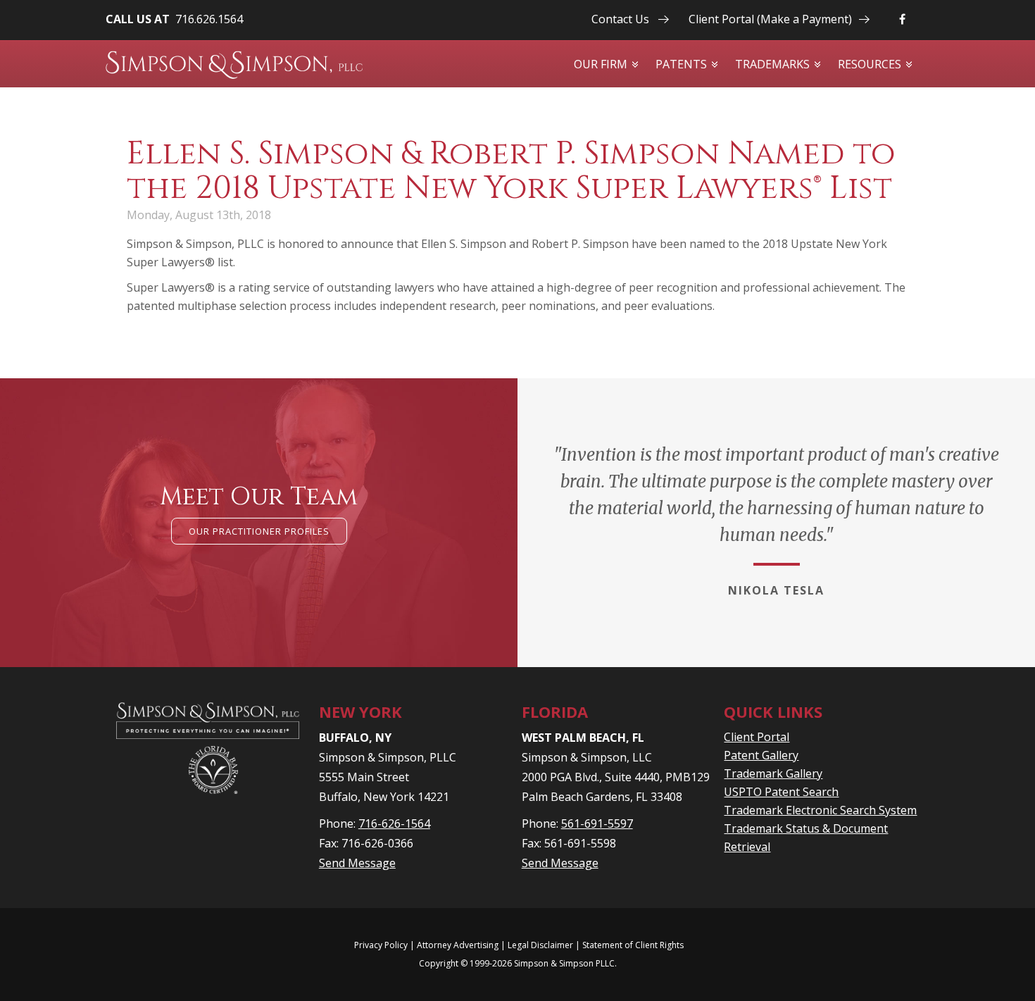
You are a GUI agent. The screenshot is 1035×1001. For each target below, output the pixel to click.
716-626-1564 (394, 823)
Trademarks (772, 64)
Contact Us (620, 19)
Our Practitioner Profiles (259, 531)
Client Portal (756, 737)
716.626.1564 (209, 19)
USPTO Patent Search (781, 792)
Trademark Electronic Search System (820, 810)
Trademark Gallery (773, 773)
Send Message (357, 863)
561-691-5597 (597, 823)
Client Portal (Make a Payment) (770, 19)
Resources (869, 64)
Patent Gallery (761, 755)
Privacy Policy (381, 945)
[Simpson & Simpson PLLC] (234, 65)
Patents (681, 64)
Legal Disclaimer (540, 945)
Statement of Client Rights (633, 945)
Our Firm (600, 64)
